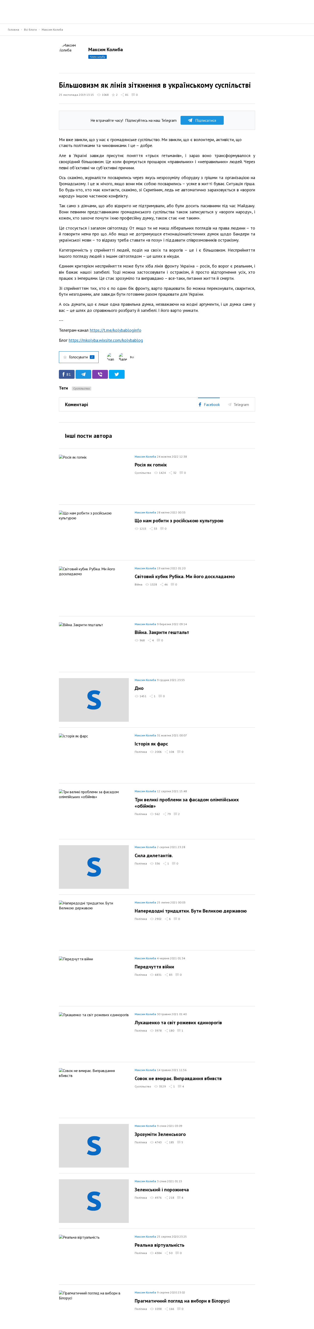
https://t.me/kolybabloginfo (115, 330)
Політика (141, 752)
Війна (138, 584)
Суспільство (81, 388)
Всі (132, 357)
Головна (13, 29)
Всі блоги (30, 29)
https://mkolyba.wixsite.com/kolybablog (106, 340)
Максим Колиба (52, 29)
